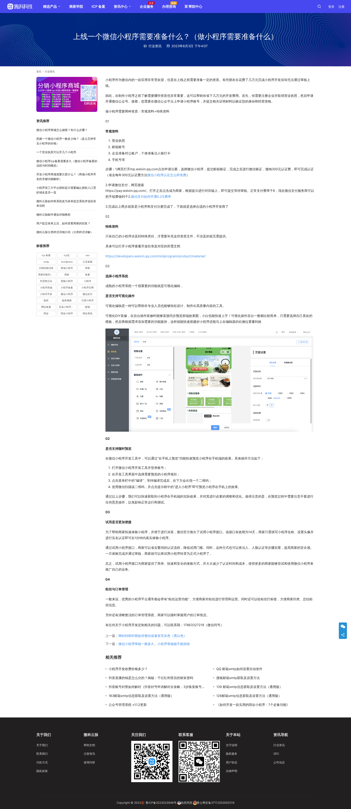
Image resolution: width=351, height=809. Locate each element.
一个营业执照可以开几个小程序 (56, 152)
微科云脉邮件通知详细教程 (53, 214)
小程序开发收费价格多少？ (128, 669)
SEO (276, 753)
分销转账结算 (46, 268)
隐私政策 (42, 771)
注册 (341, 7)
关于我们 (42, 745)
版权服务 (231, 753)
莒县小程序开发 (67, 306)
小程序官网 (87, 287)
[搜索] (319, 6)
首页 (38, 71)
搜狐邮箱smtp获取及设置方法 (238, 678)
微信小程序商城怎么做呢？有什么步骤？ (62, 130)
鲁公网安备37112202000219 (215, 802)
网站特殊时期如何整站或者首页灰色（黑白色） (152, 636)
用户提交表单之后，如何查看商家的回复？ (63, 223)
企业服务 (147, 6)
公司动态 (279, 762)
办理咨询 (169, 6)
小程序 (87, 281)
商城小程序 (67, 268)
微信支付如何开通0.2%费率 (151, 196)
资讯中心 (121, 6)
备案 (87, 274)
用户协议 (231, 762)
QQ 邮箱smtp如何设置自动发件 (239, 669)
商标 (66, 274)
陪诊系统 (87, 313)
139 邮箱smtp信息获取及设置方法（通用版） (249, 687)
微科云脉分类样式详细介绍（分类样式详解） (64, 232)
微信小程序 (67, 294)
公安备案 (87, 261)
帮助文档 (89, 745)
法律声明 (231, 771)
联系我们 (42, 753)
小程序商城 (46, 287)
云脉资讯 (89, 753)
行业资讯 (154, 46)
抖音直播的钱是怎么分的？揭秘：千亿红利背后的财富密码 (151, 678)
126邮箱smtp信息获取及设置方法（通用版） (249, 696)
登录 (331, 7)
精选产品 (50, 6)
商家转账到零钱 (46, 274)
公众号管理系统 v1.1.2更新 (128, 704)
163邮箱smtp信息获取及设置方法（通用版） (141, 696)
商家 (87, 268)
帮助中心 (193, 6)
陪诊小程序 (67, 313)
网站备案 (46, 306)
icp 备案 (46, 255)
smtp (46, 261)
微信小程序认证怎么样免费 (166, 175)
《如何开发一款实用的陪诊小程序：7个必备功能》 (253, 704)
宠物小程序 (67, 281)
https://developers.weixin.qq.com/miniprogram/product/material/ (155, 256)
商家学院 (76, 6)
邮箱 (87, 306)
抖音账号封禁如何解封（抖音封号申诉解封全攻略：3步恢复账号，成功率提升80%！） (158, 687)
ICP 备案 (98, 6)
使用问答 (89, 762)
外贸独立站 (46, 281)
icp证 (67, 255)
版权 (46, 300)
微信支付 (87, 294)
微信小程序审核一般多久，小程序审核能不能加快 (154, 644)
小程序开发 (46, 294)
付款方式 (42, 762)
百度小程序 (87, 300)
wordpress (67, 261)
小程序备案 (67, 287)
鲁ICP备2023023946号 (161, 802)
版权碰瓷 (67, 300)
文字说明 (231, 745)
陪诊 (46, 313)
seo (88, 255)
